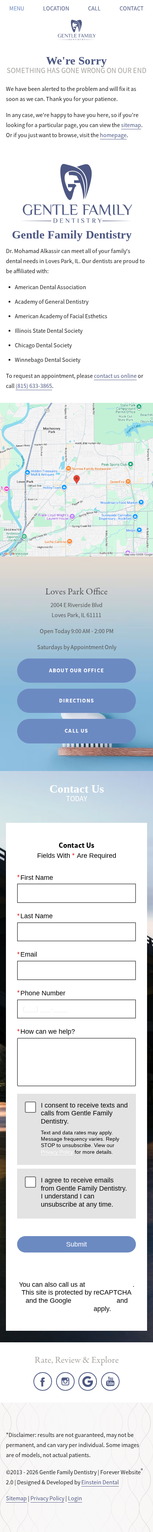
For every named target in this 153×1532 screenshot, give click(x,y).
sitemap (131, 125)
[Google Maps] (87, 1381)
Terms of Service (67, 1309)
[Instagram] (65, 1381)
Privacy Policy (57, 1152)
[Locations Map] (76, 479)
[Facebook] (42, 1381)
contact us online (115, 376)
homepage (113, 135)
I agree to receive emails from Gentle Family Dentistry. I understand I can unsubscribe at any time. (84, 1192)
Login (75, 1498)
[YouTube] (110, 1381)
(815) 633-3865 (34, 386)
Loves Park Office (76, 591)
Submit (76, 1244)
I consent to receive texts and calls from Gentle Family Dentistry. (84, 1128)
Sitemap (16, 1498)
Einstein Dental (100, 1482)
